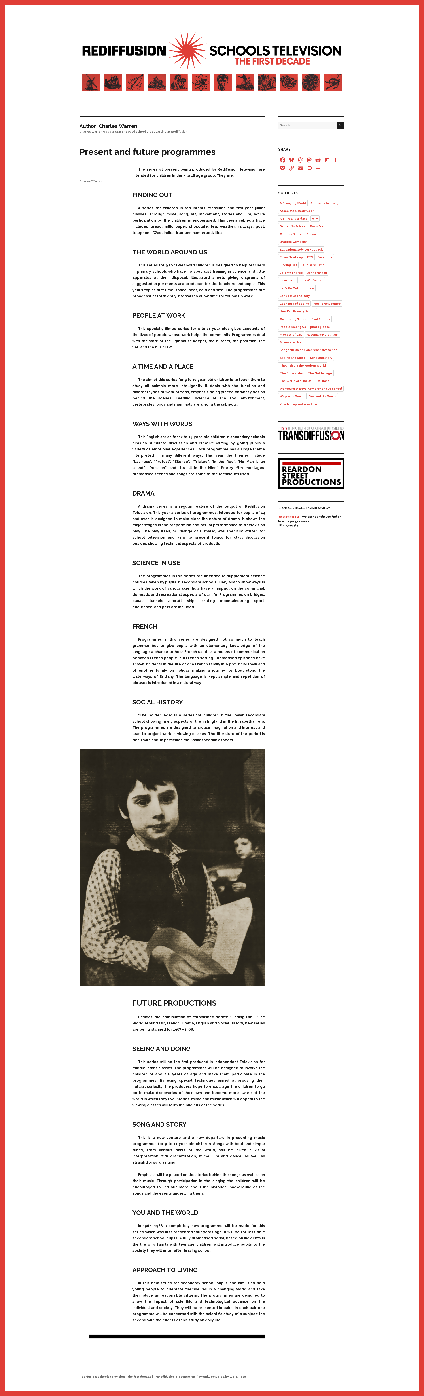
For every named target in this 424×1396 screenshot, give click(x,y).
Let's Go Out (289, 288)
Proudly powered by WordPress (222, 1376)
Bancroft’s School (293, 226)
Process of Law (291, 334)
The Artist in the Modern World (303, 365)
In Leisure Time (312, 265)
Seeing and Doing (293, 357)
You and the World (322, 396)
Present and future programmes (148, 151)
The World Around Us (295, 381)
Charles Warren (91, 181)
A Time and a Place (294, 218)
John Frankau (317, 272)
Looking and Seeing (294, 303)
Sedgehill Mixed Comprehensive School (309, 350)
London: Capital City (295, 296)
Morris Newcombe (327, 303)
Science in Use (290, 342)
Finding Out (288, 265)
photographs (320, 327)
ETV (310, 257)
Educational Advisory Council (301, 249)
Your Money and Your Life (298, 404)
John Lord (287, 280)
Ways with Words (292, 396)
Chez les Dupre (291, 234)
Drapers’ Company (293, 241)
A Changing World (293, 203)
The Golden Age (320, 373)
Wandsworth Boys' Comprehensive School (311, 388)
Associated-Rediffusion (297, 211)
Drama (311, 234)
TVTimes (322, 381)
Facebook (325, 257)
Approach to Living (324, 203)
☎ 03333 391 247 (289, 516)
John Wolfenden (311, 280)
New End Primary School (297, 311)
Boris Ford (318, 226)
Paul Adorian (321, 319)
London (308, 288)
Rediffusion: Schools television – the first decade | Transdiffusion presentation (137, 1376)
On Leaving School (293, 319)
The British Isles (292, 373)
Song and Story (321, 357)
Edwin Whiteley (291, 257)
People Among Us (293, 327)
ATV (315, 218)
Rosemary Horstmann (323, 334)
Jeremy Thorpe (291, 272)
